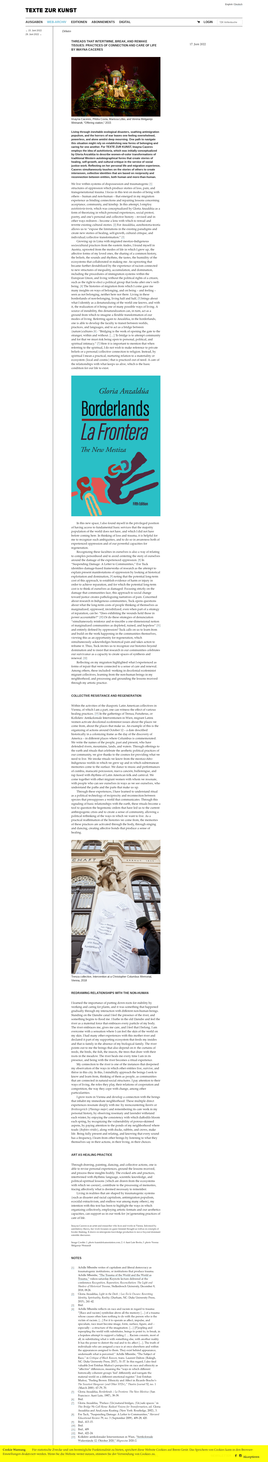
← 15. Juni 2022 (34, 30)
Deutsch (238, 4)
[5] (139, 298)
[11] (158, 625)
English (229, 4)
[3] (122, 237)
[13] (97, 714)
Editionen (79, 22)
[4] (81, 286)
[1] (150, 184)
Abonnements (103, 22)
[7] (98, 344)
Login (208, 22)
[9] (111, 576)
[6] (95, 331)
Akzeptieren (251, 1457)
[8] (139, 560)
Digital (125, 22)
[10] (101, 617)
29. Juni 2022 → (34, 34)
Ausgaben (34, 22)
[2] (114, 225)
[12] (85, 658)
